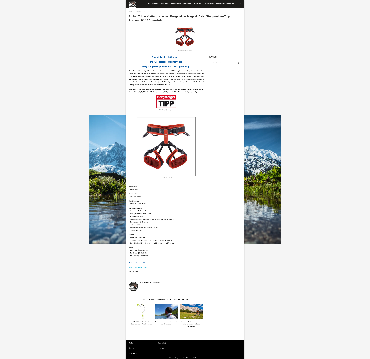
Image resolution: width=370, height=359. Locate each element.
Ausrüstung (139, 11)
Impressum (161, 348)
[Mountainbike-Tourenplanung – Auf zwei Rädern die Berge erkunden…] (191, 311)
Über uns (132, 348)
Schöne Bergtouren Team (150, 282)
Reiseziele (155, 4)
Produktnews (209, 4)
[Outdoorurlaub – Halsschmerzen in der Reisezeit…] (166, 311)
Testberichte (220, 4)
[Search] (240, 4)
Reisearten (164, 4)
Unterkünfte (187, 4)
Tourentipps (198, 4)
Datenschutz (162, 343)
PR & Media (133, 353)
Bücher (131, 343)
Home (130, 11)
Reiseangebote (176, 4)
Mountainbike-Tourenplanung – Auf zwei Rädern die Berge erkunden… (191, 324)
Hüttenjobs (230, 4)
